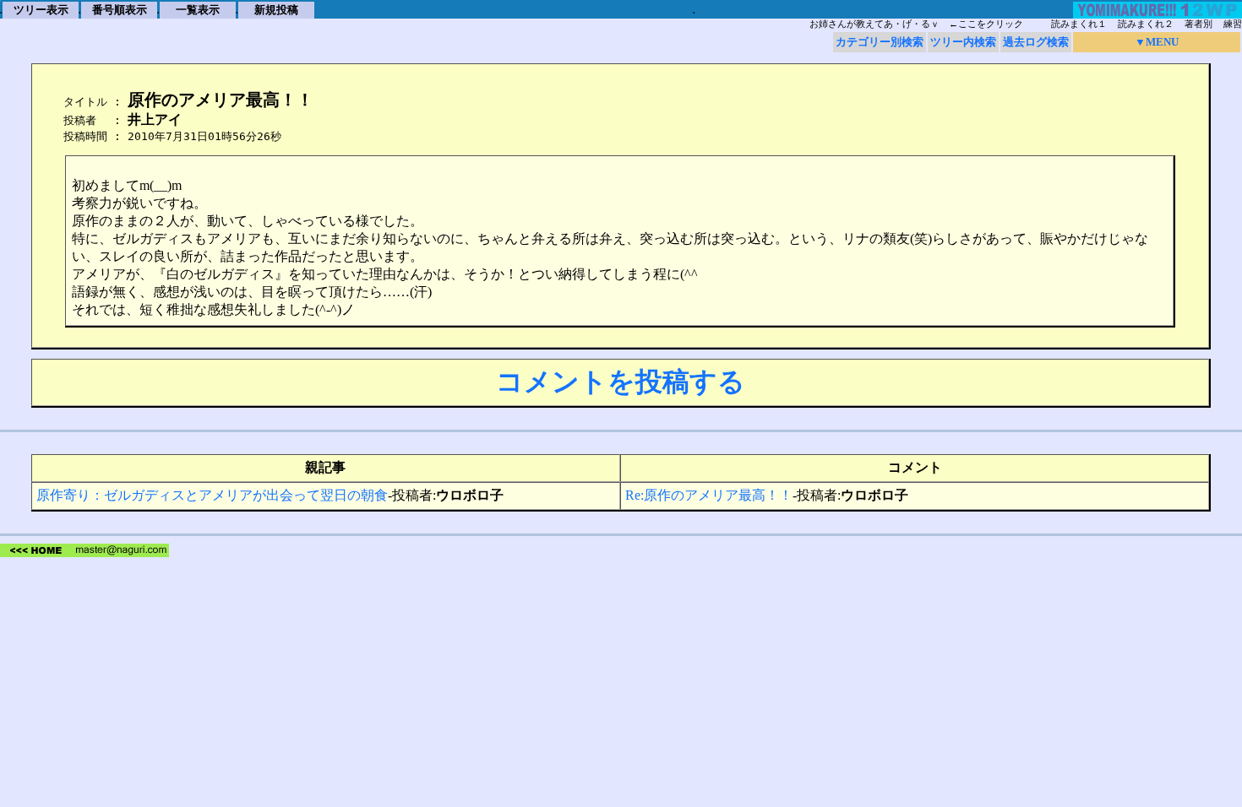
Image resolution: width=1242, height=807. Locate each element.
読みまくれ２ (1146, 24)
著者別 (1198, 24)
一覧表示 (198, 9)
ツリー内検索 (963, 41)
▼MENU (1157, 41)
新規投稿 (276, 9)
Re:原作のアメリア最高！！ (709, 495)
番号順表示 (119, 9)
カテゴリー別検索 (879, 41)
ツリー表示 (41, 9)
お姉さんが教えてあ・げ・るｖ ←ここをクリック (916, 24)
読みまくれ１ (1079, 24)
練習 (1232, 24)
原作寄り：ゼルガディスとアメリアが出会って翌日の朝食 (212, 495)
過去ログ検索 (1036, 41)
